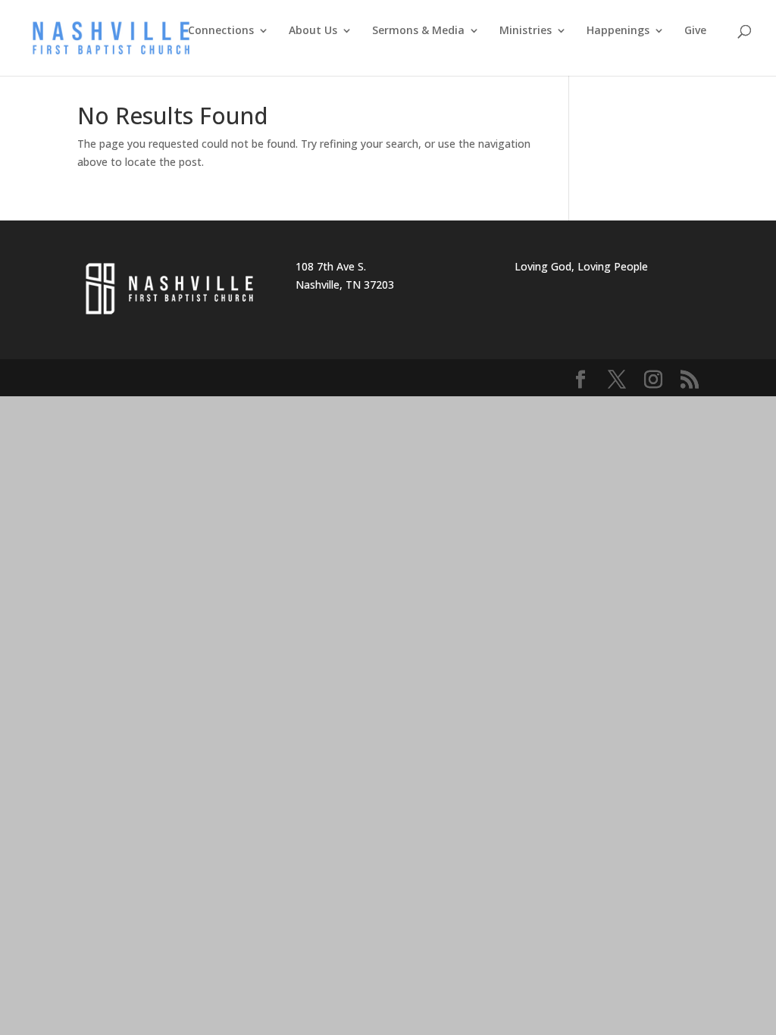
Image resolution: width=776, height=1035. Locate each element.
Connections (221, 31)
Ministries (525, 31)
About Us (313, 31)
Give (695, 31)
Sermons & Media (418, 31)
